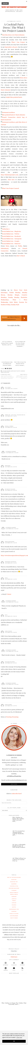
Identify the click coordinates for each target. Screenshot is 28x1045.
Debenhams (5, 248)
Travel (14, 900)
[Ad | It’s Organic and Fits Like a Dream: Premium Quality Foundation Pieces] (20, 333)
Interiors (14, 896)
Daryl (6, 577)
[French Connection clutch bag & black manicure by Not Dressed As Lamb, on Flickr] (14, 120)
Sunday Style (15, 305)
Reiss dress (23, 78)
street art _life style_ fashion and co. (15, 414)
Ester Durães (8, 704)
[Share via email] (5, 368)
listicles (14, 902)
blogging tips (14, 881)
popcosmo (7, 465)
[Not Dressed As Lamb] (14, 6)
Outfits (19, 21)
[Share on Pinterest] (9, 368)
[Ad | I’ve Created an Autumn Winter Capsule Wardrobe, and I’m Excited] (7, 333)
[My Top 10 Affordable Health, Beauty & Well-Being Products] (5, 850)
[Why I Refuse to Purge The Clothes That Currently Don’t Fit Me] (5, 823)
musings (14, 904)
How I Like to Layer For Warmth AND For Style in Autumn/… (20, 363)
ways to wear (14, 917)
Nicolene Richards (10, 661)
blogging (14, 879)
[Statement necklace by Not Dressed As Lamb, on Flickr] (8, 112)
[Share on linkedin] (11, 368)
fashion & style (14, 886)
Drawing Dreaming (12, 717)
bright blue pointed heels (14, 97)
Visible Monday (14, 292)
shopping (14, 911)
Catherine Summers (11, 451)
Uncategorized (14, 915)
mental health (14, 894)
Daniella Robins (9, 426)
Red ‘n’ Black (21, 256)
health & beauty (14, 892)
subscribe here (16, 794)
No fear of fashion (10, 489)
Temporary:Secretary (10, 561)
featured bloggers (14, 888)
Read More (14, 784)
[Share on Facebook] (7, 368)
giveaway (14, 890)
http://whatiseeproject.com (9, 175)
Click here (14, 957)
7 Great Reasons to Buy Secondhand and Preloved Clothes (7, 363)
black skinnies (5, 90)
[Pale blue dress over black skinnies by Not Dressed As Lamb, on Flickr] (12, 35)
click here (11, 180)
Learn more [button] (19, 1037)
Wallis (20, 246)
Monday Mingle (13, 295)
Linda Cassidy (8, 631)
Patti (6, 614)
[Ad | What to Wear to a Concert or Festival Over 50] (5, 864)
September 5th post (11, 47)
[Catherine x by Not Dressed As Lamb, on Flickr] (5, 229)
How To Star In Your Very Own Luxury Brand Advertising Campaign (7, 376)
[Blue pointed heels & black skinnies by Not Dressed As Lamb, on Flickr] (13, 115)
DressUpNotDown (9, 541)
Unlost (9, 594)
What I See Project (18, 42)
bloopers (14, 883)
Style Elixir (14, 302)
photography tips (14, 909)
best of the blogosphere (14, 877)
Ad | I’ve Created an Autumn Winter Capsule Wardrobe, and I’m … (7, 343)
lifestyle (14, 898)
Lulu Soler (8, 387)
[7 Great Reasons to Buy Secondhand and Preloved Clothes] (7, 354)
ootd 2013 (6, 372)
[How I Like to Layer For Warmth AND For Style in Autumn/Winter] (20, 354)
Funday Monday (13, 297)
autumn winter (6, 371)
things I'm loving (14, 913)
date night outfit (15, 371)
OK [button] (14, 1041)
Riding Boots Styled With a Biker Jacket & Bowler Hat (21, 376)
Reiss (7, 246)
